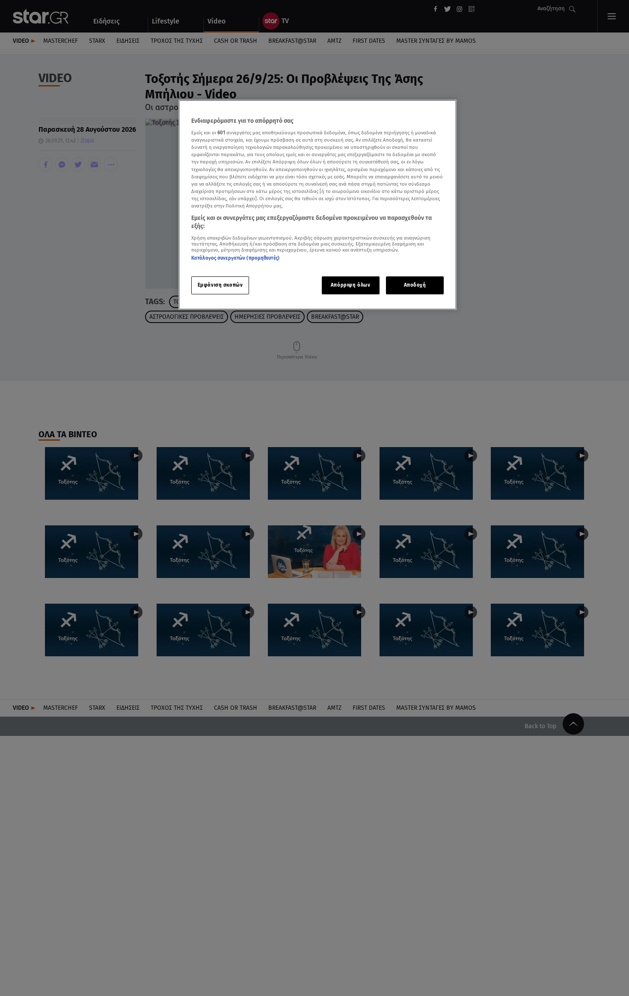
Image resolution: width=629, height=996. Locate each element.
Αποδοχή (415, 285)
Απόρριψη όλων (350, 285)
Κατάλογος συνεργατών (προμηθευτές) (235, 258)
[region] (317, 205)
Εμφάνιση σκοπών (220, 285)
